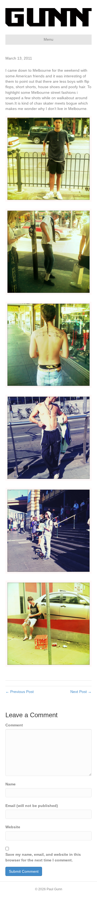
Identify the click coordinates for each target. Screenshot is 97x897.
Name (10, 784)
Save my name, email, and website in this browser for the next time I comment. (43, 857)
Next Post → (81, 691)
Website (12, 827)
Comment (14, 725)
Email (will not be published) (31, 805)
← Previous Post (19, 691)
